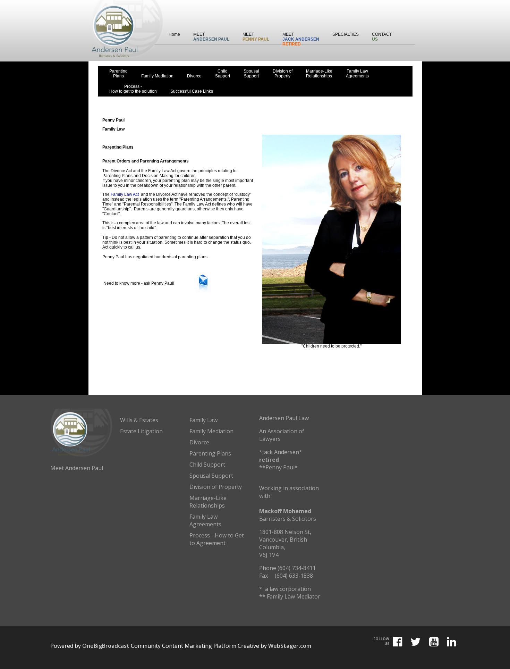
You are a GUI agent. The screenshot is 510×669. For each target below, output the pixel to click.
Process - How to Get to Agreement (216, 539)
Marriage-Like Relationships (208, 501)
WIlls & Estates (139, 420)
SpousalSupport (251, 73)
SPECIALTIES (345, 34)
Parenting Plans (210, 453)
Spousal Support (211, 475)
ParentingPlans (118, 73)
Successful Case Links (191, 91)
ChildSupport (222, 73)
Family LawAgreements (357, 73)
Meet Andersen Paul (76, 468)
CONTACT (382, 37)
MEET (211, 37)
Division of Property (215, 487)
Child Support (207, 464)
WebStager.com (289, 646)
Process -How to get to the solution (133, 89)
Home (174, 34)
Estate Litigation (141, 431)
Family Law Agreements (205, 520)
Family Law (203, 420)
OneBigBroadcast (105, 646)
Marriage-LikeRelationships (319, 73)
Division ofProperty (282, 73)
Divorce (194, 76)
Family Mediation (157, 76)
